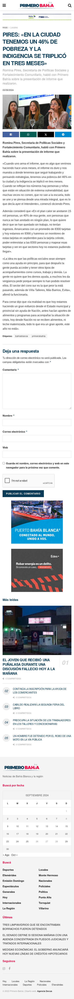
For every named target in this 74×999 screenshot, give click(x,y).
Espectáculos (11, 886)
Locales (14, 27)
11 (27, 826)
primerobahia (39, 335)
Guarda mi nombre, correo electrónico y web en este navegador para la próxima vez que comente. (37, 465)
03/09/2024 (8, 90)
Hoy (5, 897)
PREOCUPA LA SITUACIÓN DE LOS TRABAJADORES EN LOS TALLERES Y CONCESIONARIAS (42, 722)
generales (9, 892)
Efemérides (9, 875)
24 (17, 841)
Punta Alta (45, 897)
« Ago (6, 855)
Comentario (11, 370)
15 (66, 826)
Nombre (9, 415)
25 (27, 841)
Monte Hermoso (48, 875)
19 (37, 833)
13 (47, 826)
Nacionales (45, 881)
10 (17, 826)
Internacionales (12, 903)
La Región (9, 908)
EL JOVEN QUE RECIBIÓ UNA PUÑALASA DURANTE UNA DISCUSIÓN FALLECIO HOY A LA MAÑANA (29, 666)
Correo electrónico (15, 431)
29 (66, 841)
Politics (43, 892)
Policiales (44, 886)
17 (17, 833)
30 (7, 849)
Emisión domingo (13, 881)
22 (66, 833)
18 (27, 833)
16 (7, 833)
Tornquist (44, 903)
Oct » (14, 855)
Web (5, 447)
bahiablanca (21, 335)
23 (7, 841)
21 (56, 833)
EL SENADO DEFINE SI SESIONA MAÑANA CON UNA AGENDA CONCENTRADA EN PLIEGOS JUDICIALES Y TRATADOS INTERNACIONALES (35, 939)
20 (47, 833)
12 (37, 826)
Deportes (8, 870)
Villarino (44, 908)
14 (56, 826)
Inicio (5, 27)
